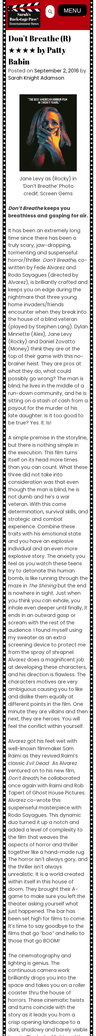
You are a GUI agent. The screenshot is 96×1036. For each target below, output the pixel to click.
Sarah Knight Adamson (36, 78)
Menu (72, 10)
